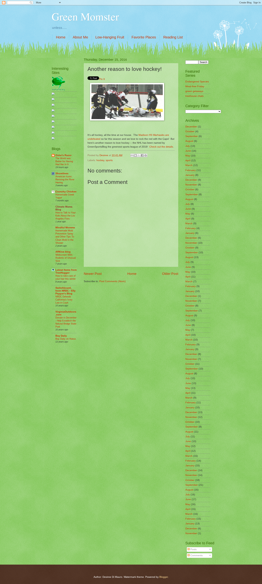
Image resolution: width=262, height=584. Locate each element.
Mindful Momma (65, 227)
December (191, 126)
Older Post (170, 274)
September (191, 136)
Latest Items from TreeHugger (66, 271)
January (189, 175)
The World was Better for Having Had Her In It (64, 161)
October (189, 131)
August (189, 141)
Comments (196, 555)
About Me (80, 37)
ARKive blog (63, 251)
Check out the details (161, 146)
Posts (193, 549)
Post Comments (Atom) (112, 281)
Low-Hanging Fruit (109, 37)
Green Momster (85, 16)
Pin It (102, 79)
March (188, 165)
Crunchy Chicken (65, 191)
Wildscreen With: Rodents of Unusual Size (65, 257)
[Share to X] (139, 155)
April (187, 160)
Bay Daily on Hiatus (65, 338)
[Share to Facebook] (142, 155)
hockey (100, 160)
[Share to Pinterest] (145, 155)
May (187, 155)
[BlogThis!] (135, 155)
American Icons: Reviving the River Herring (64, 179)
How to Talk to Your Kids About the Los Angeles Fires (65, 215)
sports (109, 160)
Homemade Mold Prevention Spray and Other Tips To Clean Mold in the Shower (64, 236)
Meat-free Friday (194, 86)
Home (60, 37)
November (191, 184)
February (190, 170)
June (188, 151)
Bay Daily (61, 335)
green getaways (194, 91)
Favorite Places (144, 37)
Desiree (104, 155)
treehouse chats (194, 96)
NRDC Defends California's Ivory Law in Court (64, 299)
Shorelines (61, 173)
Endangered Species (197, 81)
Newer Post (93, 274)
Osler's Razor (63, 155)
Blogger (163, 577)
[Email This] (132, 155)
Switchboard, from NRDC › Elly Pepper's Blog (65, 291)
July (187, 146)
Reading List (173, 37)
